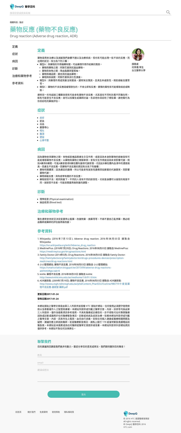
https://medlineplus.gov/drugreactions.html (63, 251)
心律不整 (44, 140)
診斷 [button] (15, 68)
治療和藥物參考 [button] (22, 76)
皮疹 (42, 117)
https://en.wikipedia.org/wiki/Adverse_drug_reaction (67, 245)
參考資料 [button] (17, 83)
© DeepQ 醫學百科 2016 (134, 424)
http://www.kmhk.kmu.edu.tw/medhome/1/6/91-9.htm (68, 277)
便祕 (42, 137)
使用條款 (56, 412)
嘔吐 (42, 130)
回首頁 (18, 412)
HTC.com (127, 427)
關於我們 (31, 412)
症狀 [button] (15, 54)
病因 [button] (15, 61)
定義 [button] (15, 47)
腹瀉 (42, 133)
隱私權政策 (69, 412)
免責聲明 (44, 412)
